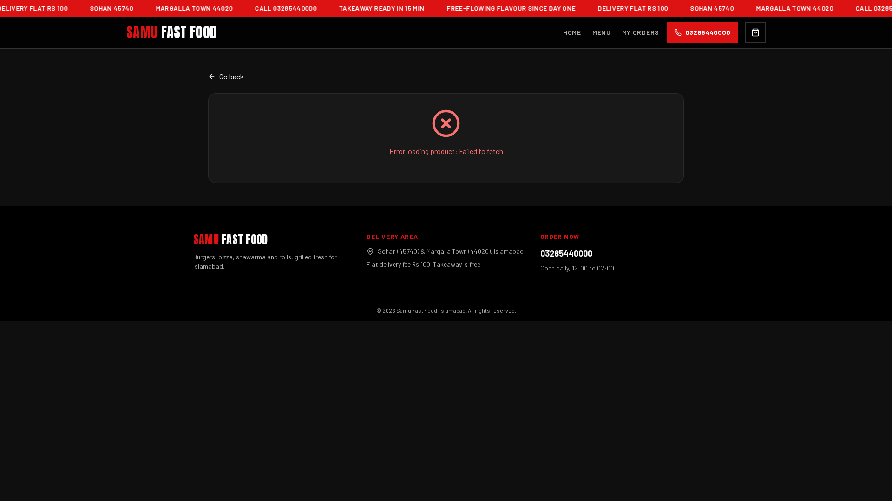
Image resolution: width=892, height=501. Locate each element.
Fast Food (171, 32)
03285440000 (566, 253)
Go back (231, 76)
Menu (601, 32)
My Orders (640, 32)
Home (572, 32)
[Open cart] (755, 32)
